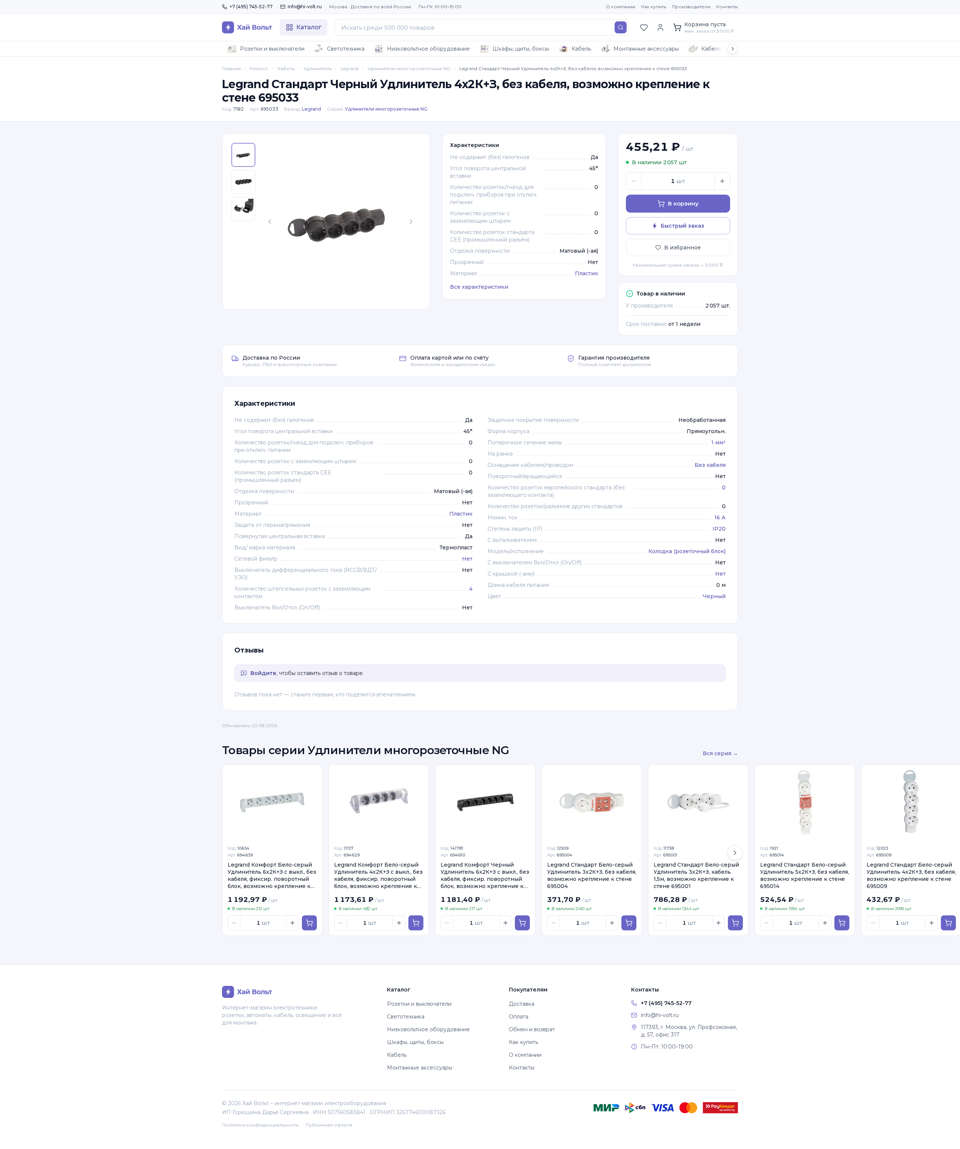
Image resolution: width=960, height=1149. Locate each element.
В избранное (682, 247)
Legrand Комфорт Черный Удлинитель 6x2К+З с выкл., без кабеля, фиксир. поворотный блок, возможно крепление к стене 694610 (485, 875)
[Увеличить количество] (722, 181)
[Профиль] (660, 27)
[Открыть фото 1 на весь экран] (340, 221)
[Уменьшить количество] (633, 181)
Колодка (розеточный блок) (687, 551)
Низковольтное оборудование (428, 48)
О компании (620, 6)
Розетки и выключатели (272, 48)
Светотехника (345, 48)
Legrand (349, 68)
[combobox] (482, 27)
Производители (691, 6)
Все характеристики (479, 287)
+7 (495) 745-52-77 (251, 6)
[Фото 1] (243, 155)
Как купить (653, 6)
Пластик (586, 273)
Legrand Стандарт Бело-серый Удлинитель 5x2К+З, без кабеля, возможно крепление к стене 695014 (804, 875)
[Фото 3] (243, 209)
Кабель (581, 48)
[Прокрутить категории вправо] (733, 49)
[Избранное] (643, 27)
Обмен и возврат (532, 1029)
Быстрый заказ (682, 225)
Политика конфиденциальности (260, 1125)
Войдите (263, 673)
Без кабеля (710, 465)
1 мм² (718, 442)
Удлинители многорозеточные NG (409, 68)
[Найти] (621, 27)
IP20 (719, 528)
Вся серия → (720, 753)
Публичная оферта (329, 1125)
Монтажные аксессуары (646, 48)
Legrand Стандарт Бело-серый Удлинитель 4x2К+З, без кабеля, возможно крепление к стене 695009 (911, 875)
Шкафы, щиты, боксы (520, 48)
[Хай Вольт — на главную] (247, 27)
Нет (467, 558)
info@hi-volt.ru (305, 6)
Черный (714, 596)
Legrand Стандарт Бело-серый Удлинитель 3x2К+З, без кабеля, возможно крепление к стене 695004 (591, 875)
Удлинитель (318, 68)
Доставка (521, 1003)
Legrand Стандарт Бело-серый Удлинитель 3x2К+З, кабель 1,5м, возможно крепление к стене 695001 (696, 875)
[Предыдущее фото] (269, 221)
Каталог (259, 68)
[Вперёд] (735, 852)
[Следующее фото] (411, 221)
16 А (720, 517)
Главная (231, 68)
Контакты (727, 6)
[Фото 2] (243, 182)
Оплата (518, 1016)
